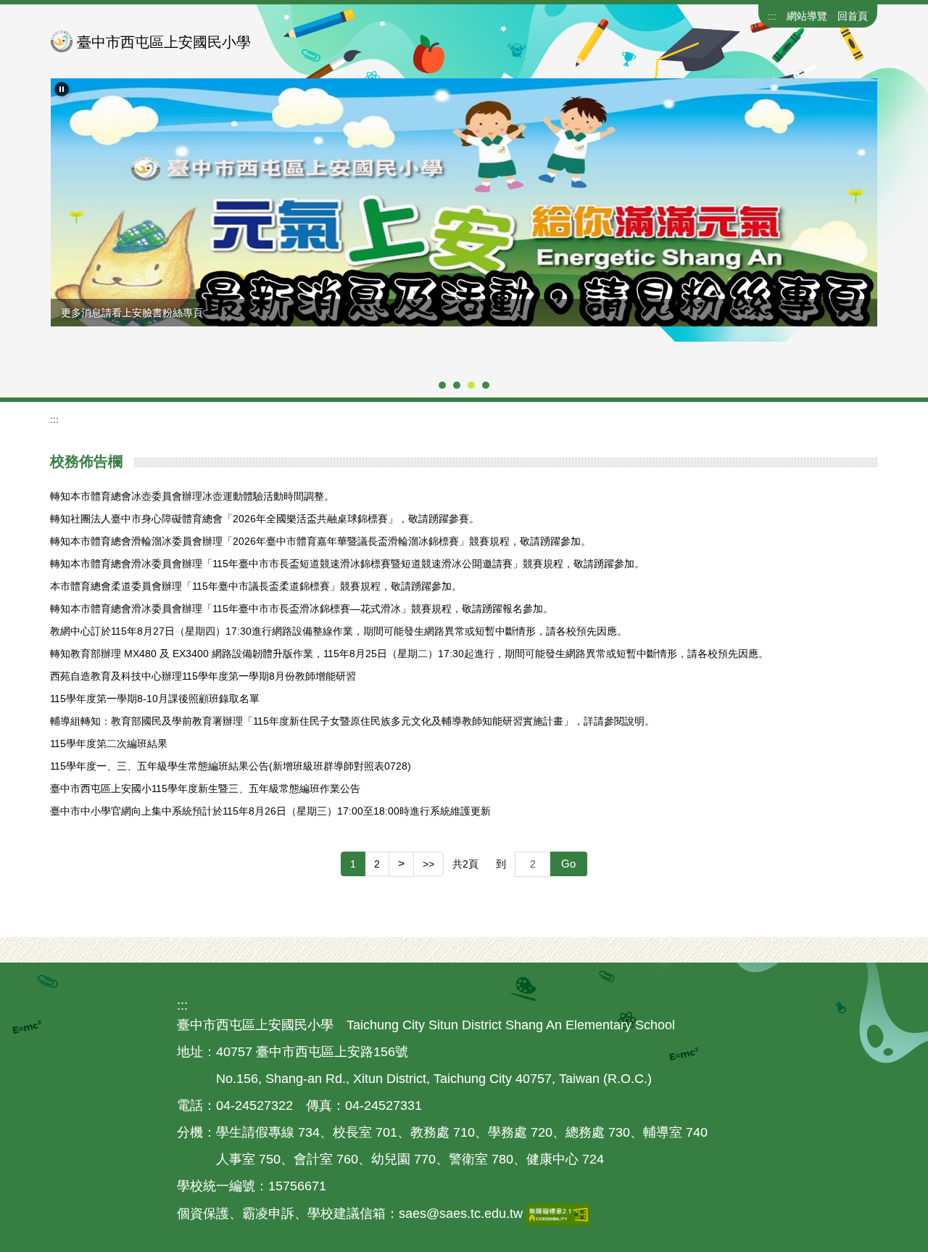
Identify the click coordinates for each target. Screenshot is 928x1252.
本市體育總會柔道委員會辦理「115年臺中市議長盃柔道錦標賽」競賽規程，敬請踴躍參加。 (256, 586)
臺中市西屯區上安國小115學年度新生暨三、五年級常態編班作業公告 (205, 788)
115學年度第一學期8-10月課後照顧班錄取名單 (155, 698)
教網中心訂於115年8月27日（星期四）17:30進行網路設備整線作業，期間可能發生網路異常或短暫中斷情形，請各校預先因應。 (338, 631)
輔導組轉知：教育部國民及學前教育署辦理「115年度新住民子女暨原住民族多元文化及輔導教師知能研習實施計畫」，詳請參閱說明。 (352, 721)
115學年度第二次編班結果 (108, 743)
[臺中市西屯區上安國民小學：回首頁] (61, 41)
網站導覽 (807, 16)
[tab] (442, 385)
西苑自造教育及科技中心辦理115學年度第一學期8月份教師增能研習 (203, 676)
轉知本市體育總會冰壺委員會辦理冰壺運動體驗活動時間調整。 (192, 496)
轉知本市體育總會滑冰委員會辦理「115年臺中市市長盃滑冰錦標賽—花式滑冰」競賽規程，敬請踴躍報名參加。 (301, 608)
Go (568, 863)
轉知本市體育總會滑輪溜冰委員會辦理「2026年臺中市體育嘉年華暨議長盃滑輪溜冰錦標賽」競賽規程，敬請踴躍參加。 (320, 541)
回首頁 (852, 16)
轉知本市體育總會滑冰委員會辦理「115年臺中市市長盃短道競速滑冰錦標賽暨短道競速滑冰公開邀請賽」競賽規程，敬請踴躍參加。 (347, 563)
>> (428, 864)
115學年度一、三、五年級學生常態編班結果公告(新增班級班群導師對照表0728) (230, 766)
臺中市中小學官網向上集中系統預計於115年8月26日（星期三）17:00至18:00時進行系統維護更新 (270, 811)
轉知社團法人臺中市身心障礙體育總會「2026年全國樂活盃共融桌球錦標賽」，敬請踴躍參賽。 (264, 518)
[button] (61, 89)
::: (772, 16)
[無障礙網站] (558, 1213)
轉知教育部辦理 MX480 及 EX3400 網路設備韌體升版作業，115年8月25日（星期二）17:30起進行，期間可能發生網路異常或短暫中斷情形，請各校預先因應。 (409, 653)
